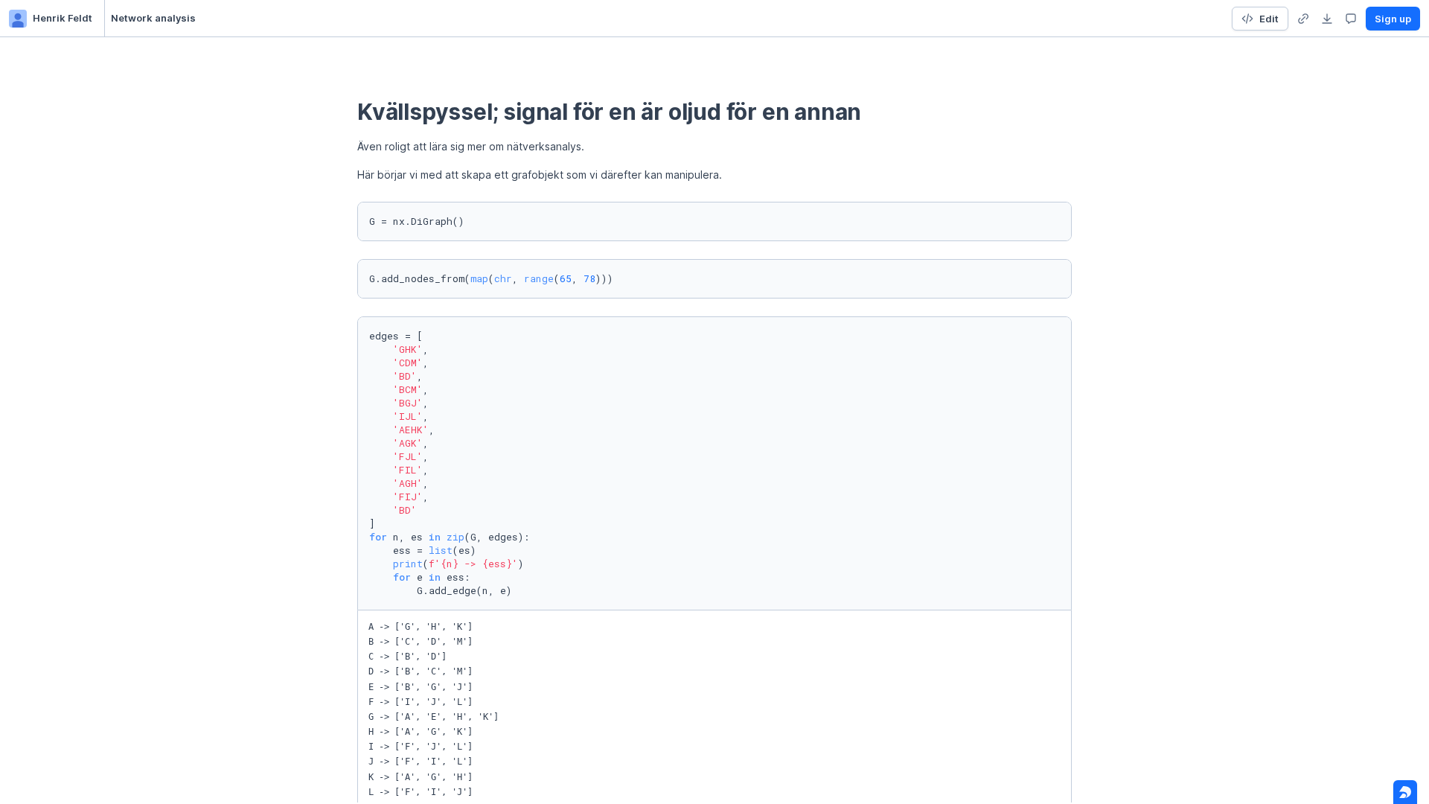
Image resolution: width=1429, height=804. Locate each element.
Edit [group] (1269, 19)
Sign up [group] (1393, 19)
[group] (1303, 19)
